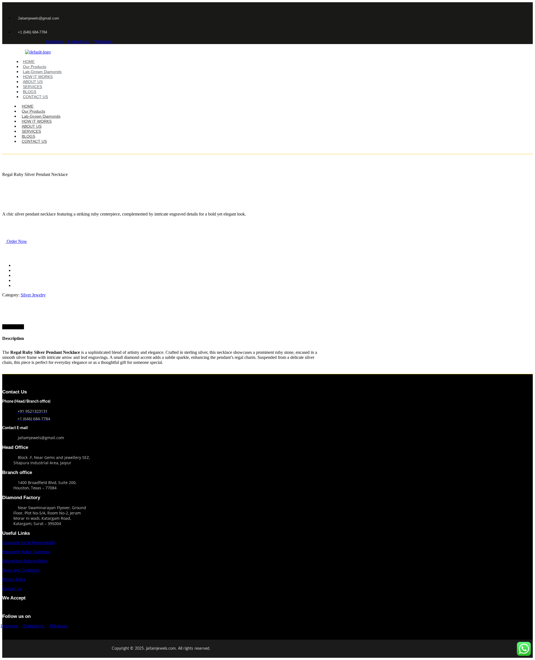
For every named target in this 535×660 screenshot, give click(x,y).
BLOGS (29, 92)
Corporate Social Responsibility (28, 543)
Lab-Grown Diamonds (42, 71)
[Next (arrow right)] (525, 330)
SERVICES (32, 86)
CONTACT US (35, 97)
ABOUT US (33, 81)
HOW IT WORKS (38, 76)
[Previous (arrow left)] (10, 330)
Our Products (34, 66)
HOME (29, 61)
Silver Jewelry (33, 294)
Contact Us (11, 589)
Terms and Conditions (21, 570)
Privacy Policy (14, 580)
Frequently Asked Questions (26, 552)
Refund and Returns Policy (25, 561)
